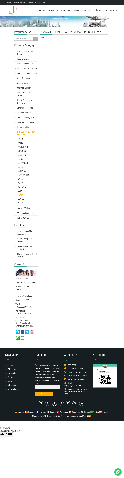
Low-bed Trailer (23, 208)
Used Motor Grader (24, 68)
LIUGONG (22, 151)
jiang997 (25, 300)
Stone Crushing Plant (25, 118)
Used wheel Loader (24, 64)
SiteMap (82, 416)
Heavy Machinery (23, 127)
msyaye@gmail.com (24, 296)
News (76, 10)
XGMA (20, 183)
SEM (20, 191)
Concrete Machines (24, 108)
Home (42, 10)
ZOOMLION (23, 147)
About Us (53, 10)
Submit (43, 393)
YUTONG (22, 187)
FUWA (97, 32)
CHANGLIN (23, 163)
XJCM (20, 203)
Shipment (98, 10)
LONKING (22, 171)
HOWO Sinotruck (25, 175)
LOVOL (21, 199)
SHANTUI (22, 155)
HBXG (20, 159)
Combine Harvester (24, 113)
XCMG (20, 139)
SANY (20, 143)
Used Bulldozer (23, 73)
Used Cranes (22, 83)
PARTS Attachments (25, 213)
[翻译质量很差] (9, 434)
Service (86, 10)
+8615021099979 (23, 314)
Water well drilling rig (25, 122)
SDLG (20, 167)
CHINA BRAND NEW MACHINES (72, 32)
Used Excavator (23, 59)
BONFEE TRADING (51, 416)
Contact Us (111, 10)
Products (65, 10)
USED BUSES (22, 218)
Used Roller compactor (26, 78)
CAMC (20, 179)
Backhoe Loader (23, 88)
